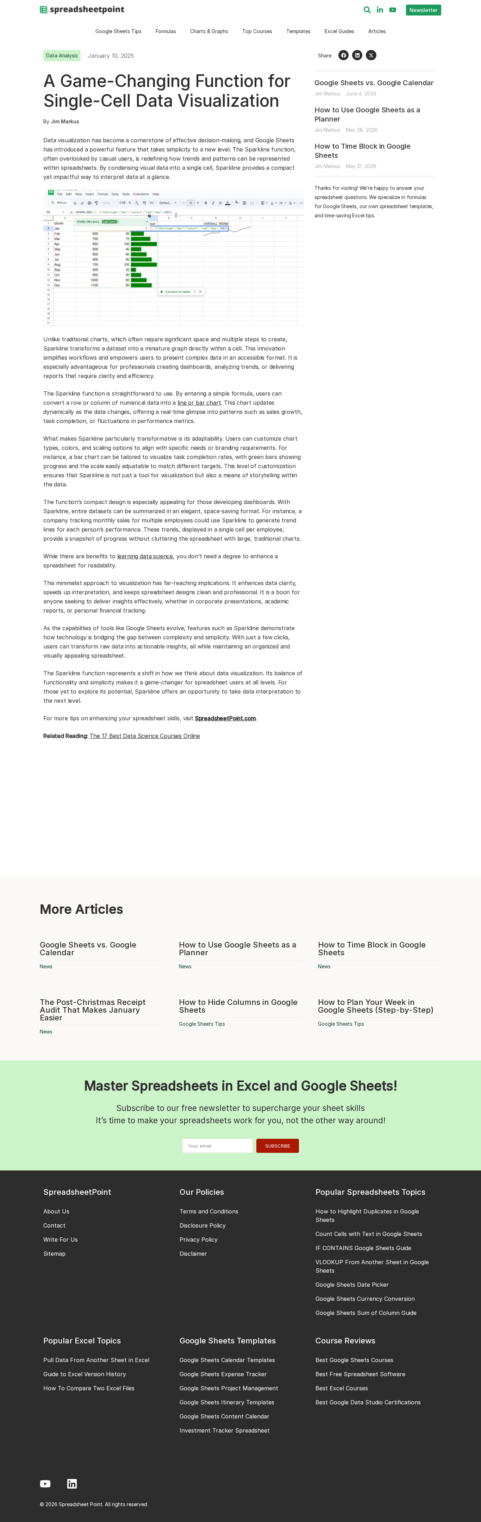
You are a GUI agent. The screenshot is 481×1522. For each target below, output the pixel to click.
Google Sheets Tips (118, 31)
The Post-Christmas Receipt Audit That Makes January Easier (93, 1010)
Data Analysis (62, 55)
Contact (54, 1225)
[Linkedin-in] (380, 10)
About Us (56, 1211)
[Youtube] (392, 10)
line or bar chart (199, 402)
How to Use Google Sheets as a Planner (237, 948)
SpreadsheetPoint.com (225, 718)
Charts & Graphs (209, 31)
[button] (343, 55)
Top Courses (257, 31)
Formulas (166, 31)
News (46, 966)
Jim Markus (65, 121)
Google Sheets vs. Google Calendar (373, 83)
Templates (298, 31)
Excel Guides (339, 31)
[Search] (367, 10)
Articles (377, 31)
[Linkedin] (72, 1483)
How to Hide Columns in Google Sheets (238, 1006)
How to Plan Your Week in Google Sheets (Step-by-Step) (376, 1006)
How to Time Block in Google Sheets (372, 948)
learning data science (145, 556)
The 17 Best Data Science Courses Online (144, 735)
